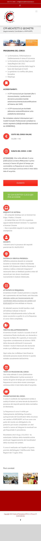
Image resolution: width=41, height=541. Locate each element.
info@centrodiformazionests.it (25, 2)
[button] (5, 478)
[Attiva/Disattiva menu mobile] (36, 11)
